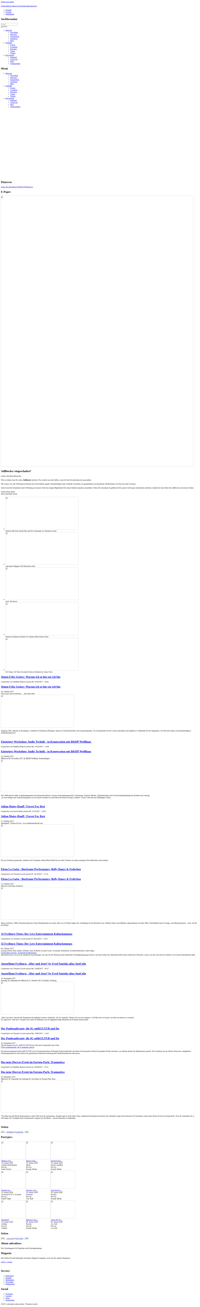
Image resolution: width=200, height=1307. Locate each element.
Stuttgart (25, 6)
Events (12, 45)
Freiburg (4, 6)
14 (13, 1239)
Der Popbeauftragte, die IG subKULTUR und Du (30, 1028)
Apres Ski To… (56, 1220)
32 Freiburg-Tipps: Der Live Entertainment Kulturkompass (36, 933)
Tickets (12, 53)
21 (13, 1132)
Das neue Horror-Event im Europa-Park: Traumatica (33, 1062)
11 (7, 1239)
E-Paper (8, 12)
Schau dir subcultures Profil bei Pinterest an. (17, 187)
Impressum (10, 1276)
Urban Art (14, 59)
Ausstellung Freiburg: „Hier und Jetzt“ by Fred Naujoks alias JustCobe (43, 963)
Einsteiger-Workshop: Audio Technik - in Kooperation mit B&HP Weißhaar (46, 741)
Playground (10, 55)
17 (18, 1239)
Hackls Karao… (57, 1161)
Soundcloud (10, 1300)
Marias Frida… (31, 1161)
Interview (13, 34)
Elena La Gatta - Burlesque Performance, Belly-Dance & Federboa (41, 869)
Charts (12, 51)
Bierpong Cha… (32, 1220)
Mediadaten (10, 14)
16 (16, 1239)
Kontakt (8, 10)
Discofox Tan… (32, 1190)
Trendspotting (15, 64)
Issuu (7, 1298)
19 (9, 1132)
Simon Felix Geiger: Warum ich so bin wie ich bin (30, 676)
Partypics (13, 49)
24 (18, 1132)
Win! (12, 62)
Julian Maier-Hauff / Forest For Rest (23, 806)
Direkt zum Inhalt (7, 2)
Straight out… (6, 1190)
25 (20, 1132)
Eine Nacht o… (56, 1190)
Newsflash (14, 32)
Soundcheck (14, 37)
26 (22, 1132)
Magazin (9, 30)
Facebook (9, 1294)
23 (17, 1132)
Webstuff (13, 57)
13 (11, 1239)
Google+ (9, 1296)
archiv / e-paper (6, 1262)
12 (9, 1239)
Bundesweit (32, 6)
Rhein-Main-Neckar (14, 6)
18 (7, 1132)
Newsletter (9, 1282)
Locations (13, 47)
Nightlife (9, 43)
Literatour (13, 39)
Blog (12, 41)
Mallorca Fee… (7, 1161)
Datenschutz (10, 1284)
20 (11, 1132)
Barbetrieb (5, 1220)
